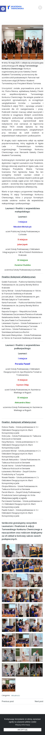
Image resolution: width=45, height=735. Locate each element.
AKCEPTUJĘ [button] (22, 729)
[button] (3, 9)
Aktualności (15, 695)
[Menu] (40, 7)
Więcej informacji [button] (22, 724)
